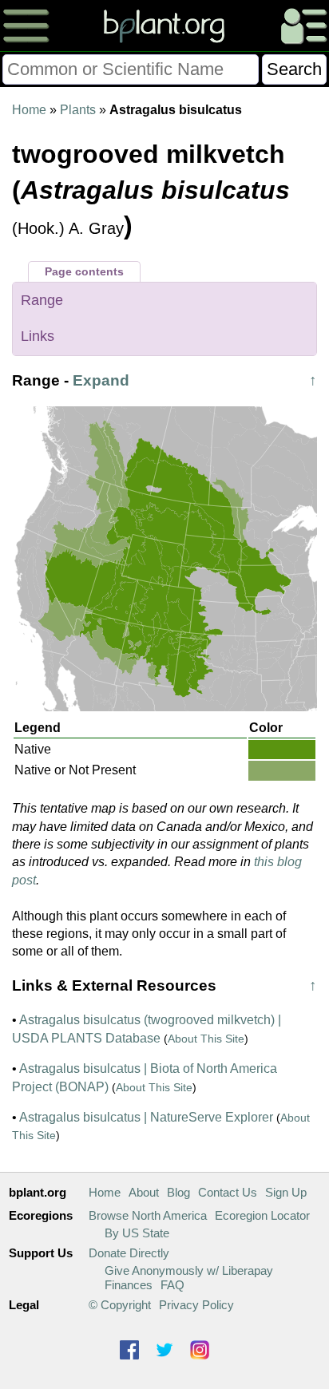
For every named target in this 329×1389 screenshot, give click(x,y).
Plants (78, 110)
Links (37, 336)
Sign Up (286, 1192)
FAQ (172, 1285)
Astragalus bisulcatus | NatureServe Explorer (146, 1117)
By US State (137, 1233)
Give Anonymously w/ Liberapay (189, 1270)
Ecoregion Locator (262, 1215)
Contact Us (227, 1192)
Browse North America (148, 1215)
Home (29, 110)
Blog (178, 1192)
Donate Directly (129, 1253)
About (144, 1192)
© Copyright (120, 1305)
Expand (101, 380)
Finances (129, 1285)
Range (42, 300)
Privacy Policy (196, 1305)
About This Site (206, 1038)
